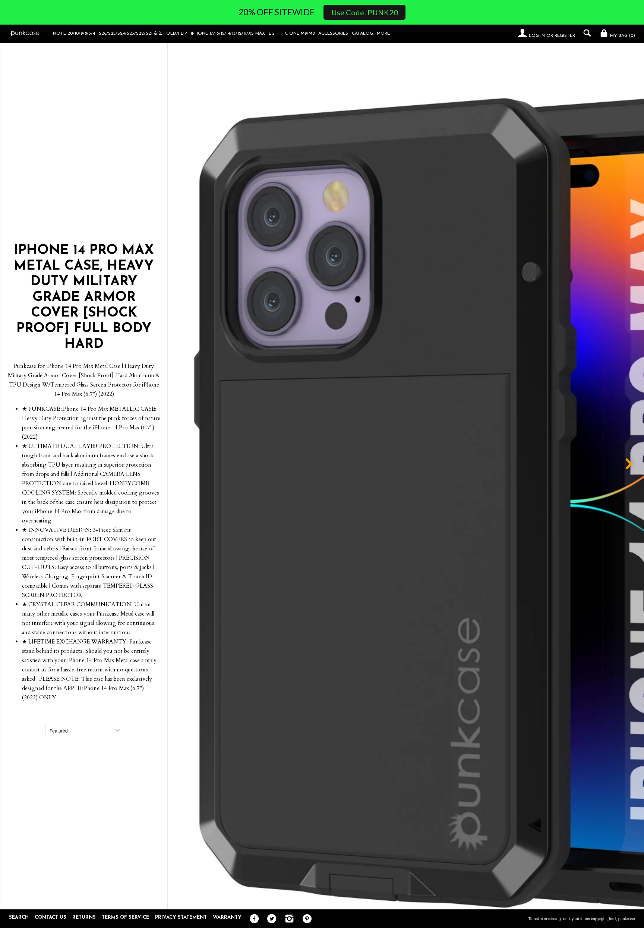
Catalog (362, 33)
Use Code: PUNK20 (364, 12)
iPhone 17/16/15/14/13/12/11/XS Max (228, 33)
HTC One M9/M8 (296, 33)
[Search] (585, 33)
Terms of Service (125, 917)
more (383, 33)
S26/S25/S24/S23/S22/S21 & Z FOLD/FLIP (143, 33)
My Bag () (622, 36)
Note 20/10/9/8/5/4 (74, 33)
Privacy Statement (181, 917)
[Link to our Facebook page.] (252, 919)
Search (19, 917)
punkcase (626, 918)
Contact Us (50, 917)
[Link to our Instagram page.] (287, 919)
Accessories (333, 33)
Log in (537, 36)
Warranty (227, 917)
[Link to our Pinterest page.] (305, 919)
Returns (84, 917)
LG (272, 33)
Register (565, 36)
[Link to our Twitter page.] (270, 919)
